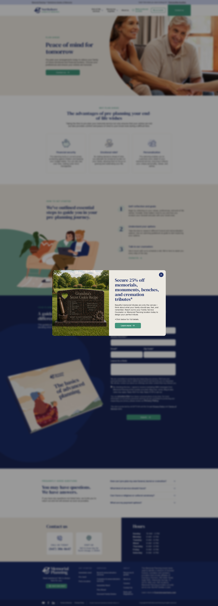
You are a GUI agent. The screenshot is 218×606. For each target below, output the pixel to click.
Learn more (126, 325)
